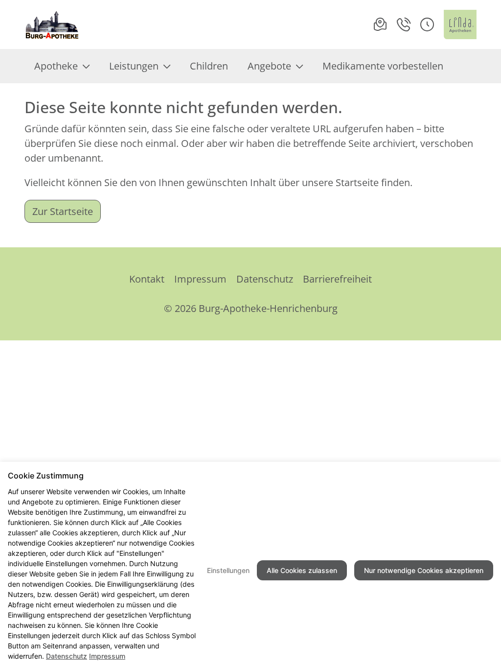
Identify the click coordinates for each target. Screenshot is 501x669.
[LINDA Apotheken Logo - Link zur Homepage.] (460, 24)
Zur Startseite (62, 211)
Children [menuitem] (209, 65)
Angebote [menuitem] (269, 65)
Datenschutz (264, 279)
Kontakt (146, 279)
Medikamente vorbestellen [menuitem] (382, 65)
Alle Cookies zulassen (302, 570)
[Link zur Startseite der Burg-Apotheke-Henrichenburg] (52, 24)
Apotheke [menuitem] (56, 65)
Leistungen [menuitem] (134, 65)
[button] (427, 24)
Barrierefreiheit (337, 279)
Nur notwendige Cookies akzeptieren (423, 570)
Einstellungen (228, 570)
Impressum (200, 279)
